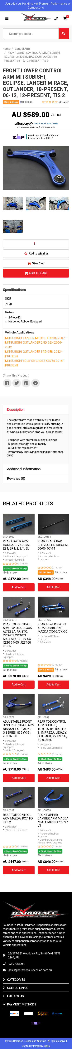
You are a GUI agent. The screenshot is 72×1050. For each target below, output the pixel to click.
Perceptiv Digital (41, 1046)
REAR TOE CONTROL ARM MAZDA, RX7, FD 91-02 (18, 818)
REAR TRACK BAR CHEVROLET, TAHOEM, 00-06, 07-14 (53, 544)
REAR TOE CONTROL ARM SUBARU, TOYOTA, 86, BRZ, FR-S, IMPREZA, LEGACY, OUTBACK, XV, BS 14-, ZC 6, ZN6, (52, 731)
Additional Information (24, 469)
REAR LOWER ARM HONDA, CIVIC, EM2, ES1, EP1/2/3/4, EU (16, 544)
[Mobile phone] (56, 18)
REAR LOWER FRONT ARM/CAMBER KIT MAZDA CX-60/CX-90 (52, 627)
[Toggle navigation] (7, 18)
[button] (36, 253)
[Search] (64, 33)
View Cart (38, 263)
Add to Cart (38, 273)
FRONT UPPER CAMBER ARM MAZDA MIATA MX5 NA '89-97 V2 (53, 820)
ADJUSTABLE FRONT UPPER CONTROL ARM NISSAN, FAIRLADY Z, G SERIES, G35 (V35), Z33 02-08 (18, 729)
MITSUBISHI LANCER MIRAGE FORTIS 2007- (35, 338)
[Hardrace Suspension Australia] (36, 17)
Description (16, 410)
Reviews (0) (16, 478)
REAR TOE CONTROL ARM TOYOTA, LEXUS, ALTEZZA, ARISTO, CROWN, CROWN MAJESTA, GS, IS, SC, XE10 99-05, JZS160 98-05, (17, 635)
